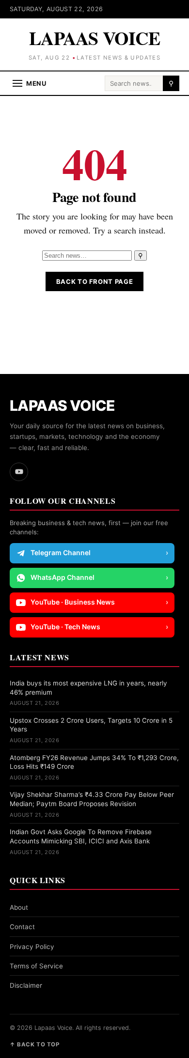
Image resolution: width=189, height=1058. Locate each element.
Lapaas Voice (94, 38)
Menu (36, 83)
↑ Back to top (34, 1044)
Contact (22, 927)
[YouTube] (19, 472)
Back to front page (94, 281)
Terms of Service (36, 966)
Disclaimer (26, 985)
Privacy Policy (32, 946)
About (19, 907)
